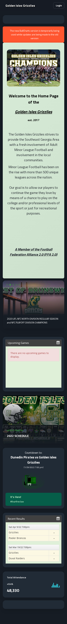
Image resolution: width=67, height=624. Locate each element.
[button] (49, 5)
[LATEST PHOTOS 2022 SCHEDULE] (33, 442)
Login (59, 5)
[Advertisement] (33, 19)
